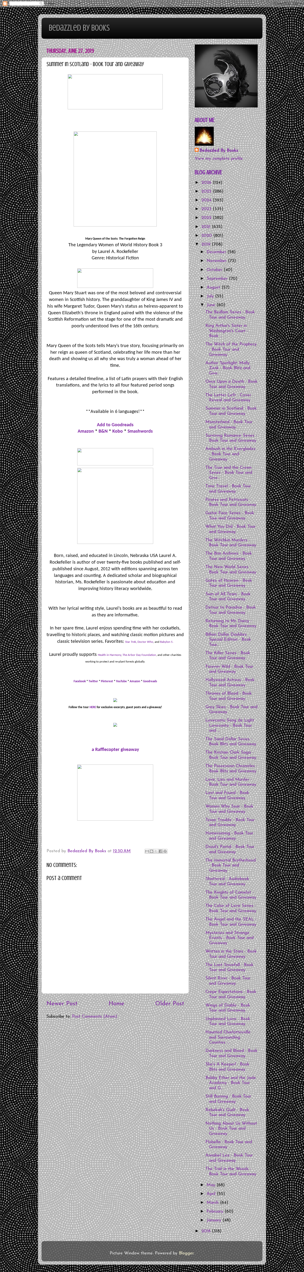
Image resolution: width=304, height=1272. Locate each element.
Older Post (169, 1004)
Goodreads (150, 681)
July (211, 296)
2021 (206, 227)
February (216, 1211)
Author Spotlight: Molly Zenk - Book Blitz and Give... (227, 368)
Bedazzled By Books (79, 28)
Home (116, 1004)
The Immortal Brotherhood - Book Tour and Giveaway (230, 865)
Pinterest (107, 681)
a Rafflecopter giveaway (115, 749)
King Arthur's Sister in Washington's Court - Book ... (226, 331)
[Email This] (147, 851)
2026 (207, 183)
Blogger (186, 1253)
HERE (93, 707)
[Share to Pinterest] (165, 851)
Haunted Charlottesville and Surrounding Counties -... (228, 1037)
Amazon (86, 431)
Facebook (80, 681)
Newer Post (61, 1004)
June (212, 305)
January (215, 1220)
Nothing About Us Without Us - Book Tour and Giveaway (231, 1129)
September (218, 279)
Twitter (93, 681)
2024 (207, 200)
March (213, 1203)
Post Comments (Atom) (94, 1017)
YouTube (121, 681)
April (212, 1194)
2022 (207, 218)
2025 (207, 191)
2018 (206, 1231)
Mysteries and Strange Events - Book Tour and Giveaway (229, 938)
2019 (206, 244)
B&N (103, 431)
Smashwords (140, 431)
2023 (207, 209)
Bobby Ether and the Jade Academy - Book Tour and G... (230, 1083)
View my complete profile (219, 159)
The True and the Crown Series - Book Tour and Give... (228, 473)
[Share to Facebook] (160, 851)
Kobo (117, 431)
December (217, 252)
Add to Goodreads (115, 425)
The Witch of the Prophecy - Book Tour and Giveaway (231, 349)
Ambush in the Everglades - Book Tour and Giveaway (230, 454)
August (214, 287)
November (217, 261)
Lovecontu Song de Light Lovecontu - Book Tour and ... (229, 725)
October (215, 270)
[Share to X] (156, 851)
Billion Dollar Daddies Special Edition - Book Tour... (228, 640)
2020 (207, 236)
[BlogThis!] (151, 851)
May (212, 1185)
